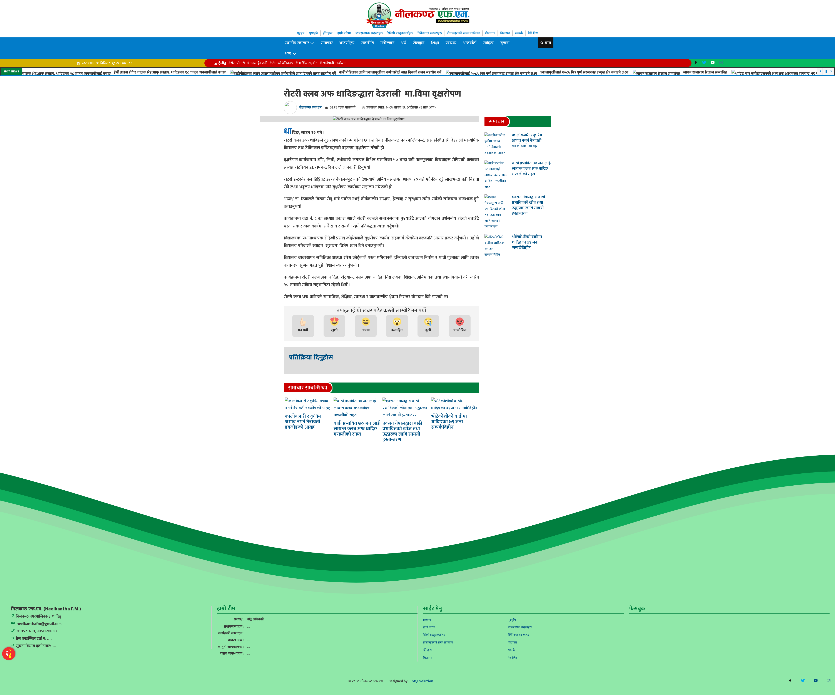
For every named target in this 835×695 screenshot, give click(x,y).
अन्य (288, 53)
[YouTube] (713, 62)
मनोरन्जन (387, 42)
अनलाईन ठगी (258, 63)
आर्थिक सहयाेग (307, 63)
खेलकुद (418, 42)
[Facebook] (696, 62)
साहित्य (488, 42)
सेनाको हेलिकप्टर (282, 63)
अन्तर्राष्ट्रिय (346, 42)
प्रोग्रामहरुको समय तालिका (463, 33)
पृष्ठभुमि (313, 33)
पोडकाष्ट (490, 33)
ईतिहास (327, 33)
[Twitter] (704, 62)
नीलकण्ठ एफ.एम (310, 107)
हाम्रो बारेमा (344, 33)
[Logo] (417, 15)
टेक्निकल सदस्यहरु (430, 33)
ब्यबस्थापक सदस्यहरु (369, 33)
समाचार (327, 42)
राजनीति (367, 42)
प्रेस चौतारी (238, 63)
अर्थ (403, 42)
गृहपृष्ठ (300, 33)
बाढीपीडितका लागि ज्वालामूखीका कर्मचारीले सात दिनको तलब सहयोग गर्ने (386, 72)
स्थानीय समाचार (297, 42)
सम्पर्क (519, 33)
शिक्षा (435, 42)
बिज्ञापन (505, 33)
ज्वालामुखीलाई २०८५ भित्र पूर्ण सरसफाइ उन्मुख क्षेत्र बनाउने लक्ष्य (580, 72)
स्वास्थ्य (451, 42)
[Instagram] (721, 62)
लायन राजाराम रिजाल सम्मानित (701, 72)
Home (427, 619)
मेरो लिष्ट (533, 33)
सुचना (504, 42)
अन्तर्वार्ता (469, 42)
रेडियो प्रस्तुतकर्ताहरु (400, 33)
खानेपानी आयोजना (334, 63)
